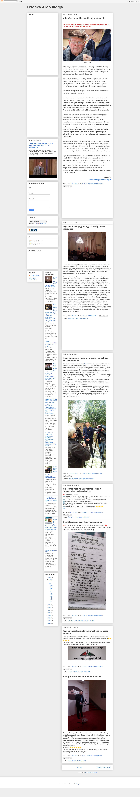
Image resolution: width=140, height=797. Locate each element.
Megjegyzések (35, 244)
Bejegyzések (35, 241)
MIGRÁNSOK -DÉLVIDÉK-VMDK (77, 761)
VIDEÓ (65, 508)
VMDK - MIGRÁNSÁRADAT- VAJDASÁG (79, 672)
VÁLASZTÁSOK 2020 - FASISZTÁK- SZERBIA (81, 621)
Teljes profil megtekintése (33, 278)
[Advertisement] (87, 203)
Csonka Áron (35, 275)
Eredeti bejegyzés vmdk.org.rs (100, 180)
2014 (49, 618)
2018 (49, 607)
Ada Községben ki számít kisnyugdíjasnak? (84, 18)
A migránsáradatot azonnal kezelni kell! (82, 676)
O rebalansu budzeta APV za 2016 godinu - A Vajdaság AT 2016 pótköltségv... (41, 145)
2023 (49, 577)
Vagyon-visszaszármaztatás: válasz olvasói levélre (51, 344)
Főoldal (79, 767)
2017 (49, 610)
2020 (49, 605)
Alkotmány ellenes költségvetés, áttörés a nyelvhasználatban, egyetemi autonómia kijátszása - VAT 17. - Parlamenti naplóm (51, 313)
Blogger (78, 784)
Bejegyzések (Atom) (91, 772)
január (51, 579)
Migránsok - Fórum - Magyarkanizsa (78, 318)
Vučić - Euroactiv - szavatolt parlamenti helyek (81, 478)
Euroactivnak (84, 363)
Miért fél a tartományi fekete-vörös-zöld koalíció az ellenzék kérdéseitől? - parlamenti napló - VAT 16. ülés (51, 372)
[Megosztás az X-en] (67, 186)
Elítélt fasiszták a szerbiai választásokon (82, 522)
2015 (49, 615)
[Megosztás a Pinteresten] (71, 186)
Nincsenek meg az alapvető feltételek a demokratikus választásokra (82, 490)
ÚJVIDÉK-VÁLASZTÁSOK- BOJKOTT (79, 517)
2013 (49, 620)
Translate (43, 223)
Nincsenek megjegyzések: (95, 183)
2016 (49, 613)
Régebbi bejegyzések (103, 767)
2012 (49, 623)
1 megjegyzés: (92, 315)
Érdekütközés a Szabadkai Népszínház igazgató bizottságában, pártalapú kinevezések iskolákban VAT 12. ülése (51, 439)
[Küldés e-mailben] (64, 186)
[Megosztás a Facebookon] (69, 186)
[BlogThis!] (66, 186)
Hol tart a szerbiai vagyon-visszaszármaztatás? (51, 499)
